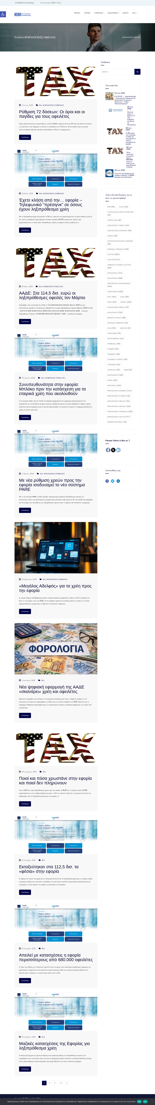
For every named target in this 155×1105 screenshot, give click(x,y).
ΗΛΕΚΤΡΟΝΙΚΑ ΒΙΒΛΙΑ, (118, 307)
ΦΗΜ (128, 370)
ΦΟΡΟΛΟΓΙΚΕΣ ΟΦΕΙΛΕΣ (118, 401)
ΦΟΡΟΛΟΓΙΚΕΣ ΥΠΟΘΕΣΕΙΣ (120, 411)
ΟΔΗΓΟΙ (125, 13)
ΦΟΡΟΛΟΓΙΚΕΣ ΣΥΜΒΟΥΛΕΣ (53, 105)
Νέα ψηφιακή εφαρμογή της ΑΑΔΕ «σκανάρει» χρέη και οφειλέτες (51, 689)
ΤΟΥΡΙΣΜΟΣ (113, 364)
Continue (25, 137)
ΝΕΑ (134, 13)
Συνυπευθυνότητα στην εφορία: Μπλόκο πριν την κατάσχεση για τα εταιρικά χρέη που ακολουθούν (52, 389)
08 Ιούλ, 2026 (130, 108)
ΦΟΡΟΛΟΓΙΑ (114, 385)
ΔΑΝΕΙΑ (112, 236)
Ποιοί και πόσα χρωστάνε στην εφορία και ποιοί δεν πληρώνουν (55, 780)
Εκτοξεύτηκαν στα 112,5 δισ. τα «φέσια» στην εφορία (49, 869)
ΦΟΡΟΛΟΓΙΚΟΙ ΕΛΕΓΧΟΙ (118, 417)
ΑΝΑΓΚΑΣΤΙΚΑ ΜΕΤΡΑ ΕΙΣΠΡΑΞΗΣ (120, 213)
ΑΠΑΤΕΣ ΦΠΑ (114, 220)
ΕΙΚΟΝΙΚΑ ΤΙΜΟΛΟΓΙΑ (118, 249)
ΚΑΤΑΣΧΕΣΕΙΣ (115, 312)
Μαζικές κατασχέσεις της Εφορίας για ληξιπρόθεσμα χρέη (54, 1045)
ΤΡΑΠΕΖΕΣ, (113, 370)
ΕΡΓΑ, (111, 297)
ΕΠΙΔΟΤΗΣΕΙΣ (115, 278)
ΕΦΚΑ (112, 302)
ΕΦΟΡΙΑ (126, 302)
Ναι (139, 1101)
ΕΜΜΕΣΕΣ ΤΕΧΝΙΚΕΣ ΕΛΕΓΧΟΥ (119, 266)
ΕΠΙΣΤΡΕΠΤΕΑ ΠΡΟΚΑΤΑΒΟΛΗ (118, 285)
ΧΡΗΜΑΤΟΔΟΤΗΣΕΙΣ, (117, 422)
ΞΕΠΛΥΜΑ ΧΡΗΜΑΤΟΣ (117, 323)
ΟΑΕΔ (111, 328)
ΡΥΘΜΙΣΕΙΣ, (114, 344)
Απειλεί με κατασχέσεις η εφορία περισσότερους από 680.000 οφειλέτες (56, 957)
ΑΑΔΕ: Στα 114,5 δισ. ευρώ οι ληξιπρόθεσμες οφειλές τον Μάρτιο (52, 295)
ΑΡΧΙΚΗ (87, 13)
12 (61, 1083)
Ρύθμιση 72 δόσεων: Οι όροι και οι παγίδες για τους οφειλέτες (52, 114)
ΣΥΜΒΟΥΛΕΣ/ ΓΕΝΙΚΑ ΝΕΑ (53, 286)
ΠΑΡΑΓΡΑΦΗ (114, 333)
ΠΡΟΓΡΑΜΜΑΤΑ (115, 338)
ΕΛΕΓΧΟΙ (113, 254)
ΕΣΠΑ (124, 297)
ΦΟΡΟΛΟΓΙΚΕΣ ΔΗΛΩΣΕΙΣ (119, 391)
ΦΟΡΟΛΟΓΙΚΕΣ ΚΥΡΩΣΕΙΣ (118, 396)
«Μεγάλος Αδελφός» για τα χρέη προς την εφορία (55, 588)
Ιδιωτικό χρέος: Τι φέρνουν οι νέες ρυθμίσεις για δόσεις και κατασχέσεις (131, 118)
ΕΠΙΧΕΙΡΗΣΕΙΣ (115, 291)
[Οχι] (152, 1101)
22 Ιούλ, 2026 (119, 93)
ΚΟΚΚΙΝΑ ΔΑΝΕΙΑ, (116, 318)
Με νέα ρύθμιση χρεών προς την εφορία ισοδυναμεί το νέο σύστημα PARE (52, 485)
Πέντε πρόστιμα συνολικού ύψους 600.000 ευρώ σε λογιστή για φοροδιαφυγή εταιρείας (131, 159)
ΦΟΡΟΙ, (112, 380)
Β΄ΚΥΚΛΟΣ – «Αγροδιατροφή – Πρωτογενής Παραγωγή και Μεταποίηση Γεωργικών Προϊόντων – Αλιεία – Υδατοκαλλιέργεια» (125, 100)
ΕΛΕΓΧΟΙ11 (113, 260)
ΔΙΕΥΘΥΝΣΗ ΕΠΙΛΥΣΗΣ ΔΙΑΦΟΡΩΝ (120, 242)
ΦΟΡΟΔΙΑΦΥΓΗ (115, 375)
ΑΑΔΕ (123, 207)
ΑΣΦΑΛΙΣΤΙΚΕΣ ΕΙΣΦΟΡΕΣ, (119, 230)
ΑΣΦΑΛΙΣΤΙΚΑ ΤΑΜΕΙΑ (118, 225)
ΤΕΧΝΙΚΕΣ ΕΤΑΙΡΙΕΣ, (117, 359)
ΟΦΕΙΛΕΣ (125, 328)
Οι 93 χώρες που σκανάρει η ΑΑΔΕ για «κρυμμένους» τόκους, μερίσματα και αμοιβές (131, 138)
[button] (3, 14)
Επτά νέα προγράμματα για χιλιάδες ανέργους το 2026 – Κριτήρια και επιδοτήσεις (124, 175)
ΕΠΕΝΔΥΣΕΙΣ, (114, 273)
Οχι (145, 1101)
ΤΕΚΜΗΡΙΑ (113, 354)
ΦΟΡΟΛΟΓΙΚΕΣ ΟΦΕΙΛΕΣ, (119, 406)
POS (111, 207)
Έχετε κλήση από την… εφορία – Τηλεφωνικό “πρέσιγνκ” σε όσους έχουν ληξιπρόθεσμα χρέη (50, 205)
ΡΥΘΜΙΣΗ (113, 349)
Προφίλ (77, 13)
